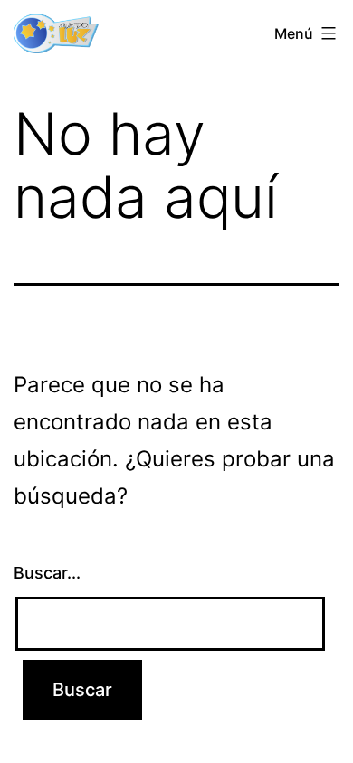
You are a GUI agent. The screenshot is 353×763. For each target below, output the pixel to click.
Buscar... (47, 572)
